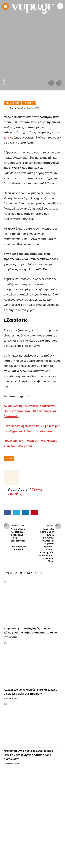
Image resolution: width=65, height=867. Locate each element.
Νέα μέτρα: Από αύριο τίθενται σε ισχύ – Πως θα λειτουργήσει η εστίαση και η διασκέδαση (29, 755)
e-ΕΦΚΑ (9, 458)
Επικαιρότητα (12, 103)
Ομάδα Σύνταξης (17, 108)
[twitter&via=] (4, 69)
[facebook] (4, 75)
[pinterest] (4, 56)
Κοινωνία (28, 103)
